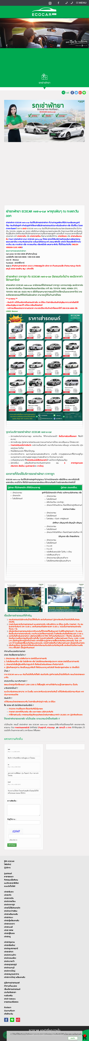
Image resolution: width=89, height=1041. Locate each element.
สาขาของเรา (8, 876)
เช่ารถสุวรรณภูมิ (10, 964)
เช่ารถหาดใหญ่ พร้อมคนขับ (14, 977)
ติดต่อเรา (7, 1007)
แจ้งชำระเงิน (8, 1013)
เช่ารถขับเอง (8, 891)
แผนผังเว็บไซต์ (9, 886)
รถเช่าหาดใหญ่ (9, 971)
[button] (6, 44)
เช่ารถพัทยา (8, 951)
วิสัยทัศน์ (7, 864)
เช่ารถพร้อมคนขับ (11, 914)
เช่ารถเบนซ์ (8, 927)
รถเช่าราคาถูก (9, 904)
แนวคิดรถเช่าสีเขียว (11, 883)
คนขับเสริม (8, 995)
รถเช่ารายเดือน (10, 901)
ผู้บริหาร (7, 867)
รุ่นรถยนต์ (8, 873)
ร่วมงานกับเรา (9, 1010)
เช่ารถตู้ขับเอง (9, 933)
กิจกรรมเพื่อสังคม (11, 880)
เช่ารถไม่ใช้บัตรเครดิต (12, 907)
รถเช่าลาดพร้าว (10, 955)
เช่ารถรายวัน (9, 898)
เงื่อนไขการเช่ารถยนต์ (12, 989)
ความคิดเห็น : (12, 801)
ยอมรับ (73, 1038)
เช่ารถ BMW (8, 930)
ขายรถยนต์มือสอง (11, 1002)
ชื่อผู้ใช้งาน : (11, 819)
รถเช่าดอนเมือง (10, 958)
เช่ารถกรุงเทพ (9, 942)
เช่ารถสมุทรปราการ (11, 974)
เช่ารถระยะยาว (9, 923)
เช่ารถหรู (7, 936)
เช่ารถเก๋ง (7, 895)
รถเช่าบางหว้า (9, 961)
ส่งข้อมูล (12, 845)
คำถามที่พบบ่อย (10, 986)
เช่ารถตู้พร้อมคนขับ (11, 920)
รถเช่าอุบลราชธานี (11, 948)
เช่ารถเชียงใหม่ (9, 945)
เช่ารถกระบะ (8, 917)
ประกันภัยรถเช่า (10, 992)
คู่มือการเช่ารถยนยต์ (12, 982)
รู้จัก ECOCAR (9, 861)
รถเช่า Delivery (10, 998)
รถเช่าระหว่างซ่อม (10, 911)
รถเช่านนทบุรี (9, 967)
